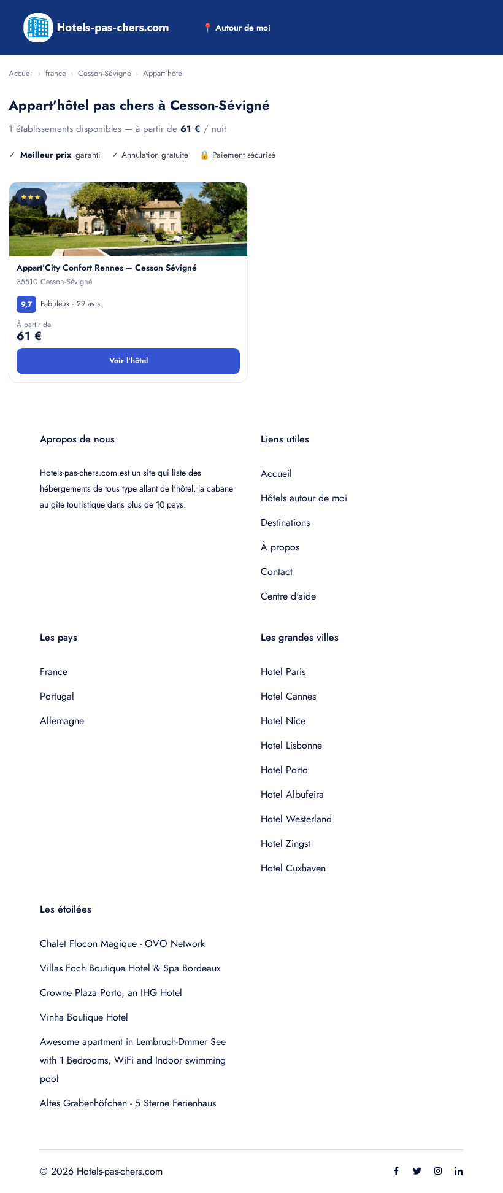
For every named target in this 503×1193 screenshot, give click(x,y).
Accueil (21, 73)
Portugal (57, 696)
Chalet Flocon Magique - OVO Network (122, 943)
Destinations (285, 522)
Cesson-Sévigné (104, 73)
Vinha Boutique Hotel (84, 1017)
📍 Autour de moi (236, 27)
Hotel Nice (283, 721)
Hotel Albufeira (292, 794)
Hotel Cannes (288, 696)
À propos (280, 547)
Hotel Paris (283, 672)
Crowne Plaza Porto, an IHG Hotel (111, 993)
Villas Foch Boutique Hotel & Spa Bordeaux (130, 968)
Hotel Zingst (285, 843)
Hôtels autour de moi (304, 498)
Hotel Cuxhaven (293, 868)
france (55, 73)
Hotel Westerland (296, 819)
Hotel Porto (284, 770)
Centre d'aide (288, 596)
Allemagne (62, 721)
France (53, 672)
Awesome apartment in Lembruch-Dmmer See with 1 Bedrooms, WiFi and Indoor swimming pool (133, 1060)
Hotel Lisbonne (291, 745)
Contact (277, 572)
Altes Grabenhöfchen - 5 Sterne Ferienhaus (128, 1103)
